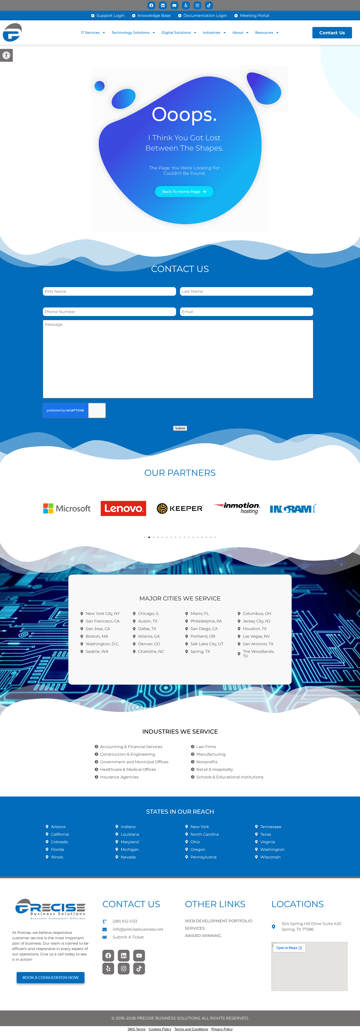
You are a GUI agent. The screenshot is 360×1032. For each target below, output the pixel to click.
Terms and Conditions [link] (191, 1029)
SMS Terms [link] (136, 1029)
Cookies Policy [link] (160, 1029)
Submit (180, 428)
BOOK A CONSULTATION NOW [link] (51, 978)
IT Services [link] (90, 32)
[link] (6, 55)
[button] (47, 508)
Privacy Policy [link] (222, 1029)
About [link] (237, 32)
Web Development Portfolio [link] (218, 921)
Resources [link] (264, 32)
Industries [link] (211, 32)
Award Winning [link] (203, 935)
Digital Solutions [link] (176, 32)
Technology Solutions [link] (131, 32)
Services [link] (195, 928)
